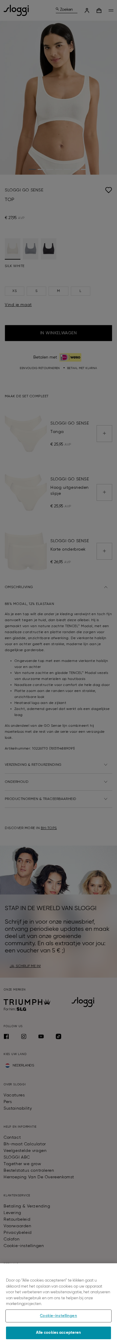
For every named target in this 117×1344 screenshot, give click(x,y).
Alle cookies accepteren (58, 1333)
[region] (58, 1303)
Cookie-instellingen (58, 1316)
